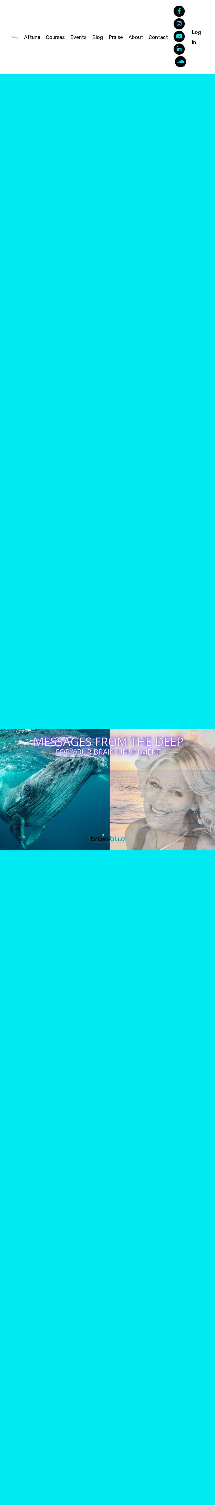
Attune (32, 37)
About (135, 37)
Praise (116, 37)
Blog (97, 37)
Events (78, 37)
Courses (55, 37)
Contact (158, 37)
